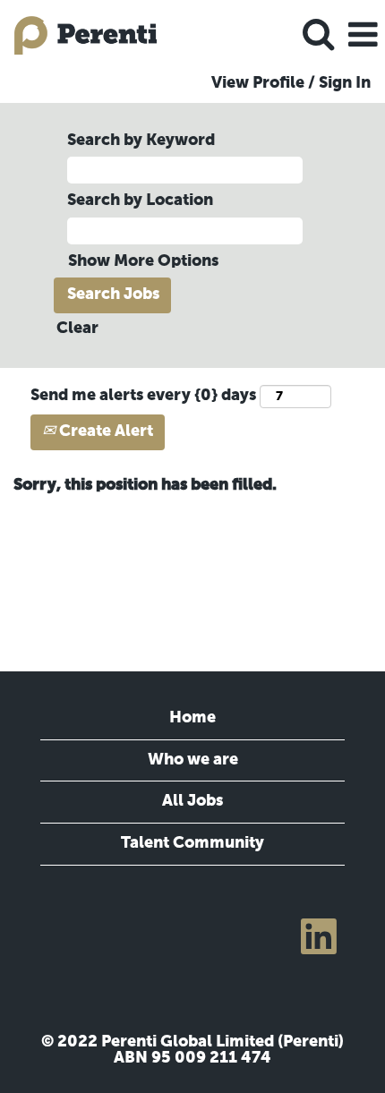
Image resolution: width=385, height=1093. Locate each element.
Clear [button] (77, 328)
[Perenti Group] (79, 35)
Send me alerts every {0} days (143, 396)
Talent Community (192, 843)
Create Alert (104, 431)
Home (192, 718)
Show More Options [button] (143, 261)
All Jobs (192, 801)
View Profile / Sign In (291, 83)
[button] (362, 36)
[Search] (317, 35)
